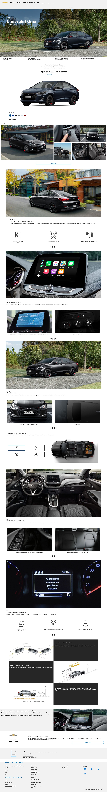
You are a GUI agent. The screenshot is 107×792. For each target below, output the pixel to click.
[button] (16, 24)
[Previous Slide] (51, 247)
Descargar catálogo (27, 754)
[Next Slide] (55, 247)
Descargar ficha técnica (28, 756)
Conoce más (87, 742)
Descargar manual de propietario (30, 757)
